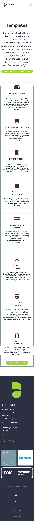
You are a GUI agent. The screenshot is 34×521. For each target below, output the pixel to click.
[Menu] (30, 4)
